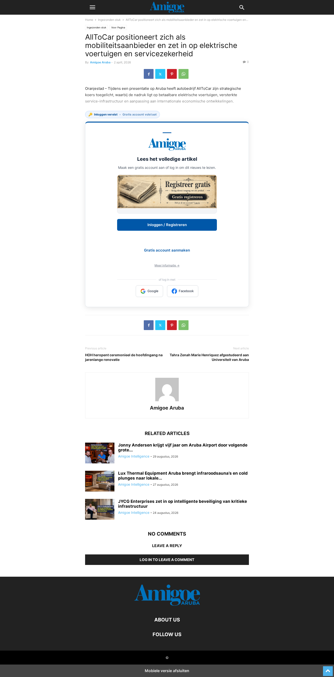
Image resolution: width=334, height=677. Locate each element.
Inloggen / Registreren (167, 224)
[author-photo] (167, 401)
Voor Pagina (118, 27)
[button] (92, 7)
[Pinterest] (172, 74)
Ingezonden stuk (109, 20)
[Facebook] (149, 74)
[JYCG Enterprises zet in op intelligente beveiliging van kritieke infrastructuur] (99, 510)
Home (89, 20)
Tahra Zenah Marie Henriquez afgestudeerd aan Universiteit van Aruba (209, 357)
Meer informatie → (167, 265)
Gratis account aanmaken (167, 250)
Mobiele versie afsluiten (167, 670)
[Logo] (167, 605)
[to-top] (328, 669)
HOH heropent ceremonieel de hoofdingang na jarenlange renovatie (124, 357)
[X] (160, 74)
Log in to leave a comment (167, 559)
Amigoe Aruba (100, 62)
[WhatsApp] (183, 74)
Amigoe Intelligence (133, 456)
